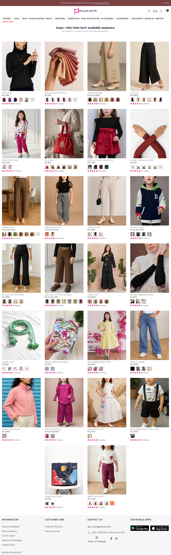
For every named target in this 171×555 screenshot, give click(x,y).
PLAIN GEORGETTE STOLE (55, 93)
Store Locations (9, 531)
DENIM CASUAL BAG (53, 496)
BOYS (25, 18)
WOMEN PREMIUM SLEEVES (141, 294)
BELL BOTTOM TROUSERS (13, 294)
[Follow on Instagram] (116, 538)
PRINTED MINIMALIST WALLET (57, 362)
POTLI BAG (49, 160)
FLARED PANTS (8, 227)
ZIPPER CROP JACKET (11, 429)
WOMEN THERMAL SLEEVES (141, 160)
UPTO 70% (8, 22)
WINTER (159, 18)
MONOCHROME (36, 18)
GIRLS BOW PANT (95, 93)
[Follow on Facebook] (111, 538)
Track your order (52, 531)
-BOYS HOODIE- (137, 227)
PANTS (49, 18)
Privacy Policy (8, 545)
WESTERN (60, 18)
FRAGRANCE (137, 18)
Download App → (102, 3)
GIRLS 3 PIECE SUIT (53, 429)
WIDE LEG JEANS (137, 362)
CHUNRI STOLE (8, 362)
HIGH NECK (7, 93)
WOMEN (7, 18)
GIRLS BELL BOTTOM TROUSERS (58, 294)
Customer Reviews (54, 527)
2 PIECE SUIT (93, 294)
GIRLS (17, 18)
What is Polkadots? (11, 527)
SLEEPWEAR (122, 18)
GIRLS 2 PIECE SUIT (10, 160)
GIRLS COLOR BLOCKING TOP (101, 160)
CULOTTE (134, 93)
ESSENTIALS (74, 18)
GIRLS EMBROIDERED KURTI (99, 362)
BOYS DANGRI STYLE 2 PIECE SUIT (144, 429)
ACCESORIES (107, 18)
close (6, 3)
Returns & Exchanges (12, 540)
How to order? (8, 536)
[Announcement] (85, 3)
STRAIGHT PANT (94, 227)
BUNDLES (149, 18)
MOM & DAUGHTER (90, 18)
